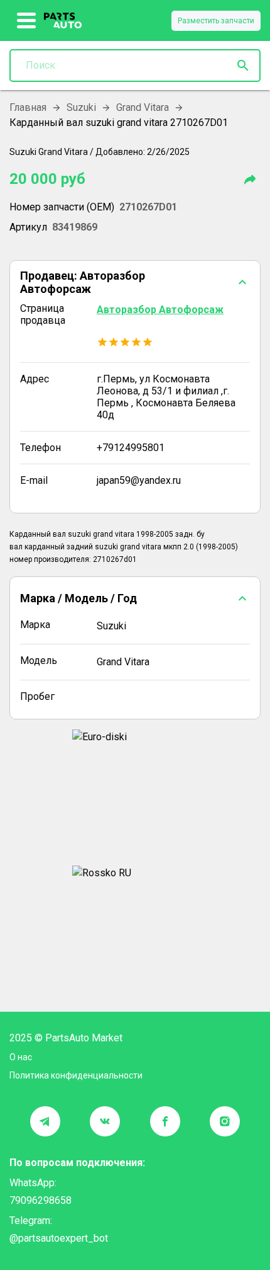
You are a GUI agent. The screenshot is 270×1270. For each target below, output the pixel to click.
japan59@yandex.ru (139, 480)
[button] (135, 282)
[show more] (26, 21)
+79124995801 (131, 448)
